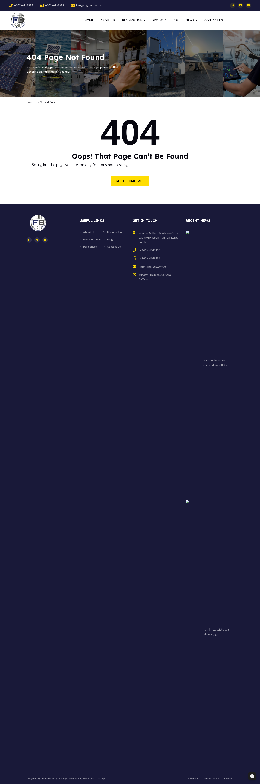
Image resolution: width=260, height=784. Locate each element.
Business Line (132, 20)
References (90, 246)
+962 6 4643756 (55, 5)
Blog (110, 239)
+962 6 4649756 (24, 5)
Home (89, 20)
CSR (176, 20)
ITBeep (100, 778)
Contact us (213, 20)
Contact (228, 778)
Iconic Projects (92, 239)
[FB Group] (18, 19)
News (190, 20)
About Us (108, 20)
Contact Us (114, 246)
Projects (159, 20)
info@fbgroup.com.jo (89, 5)
